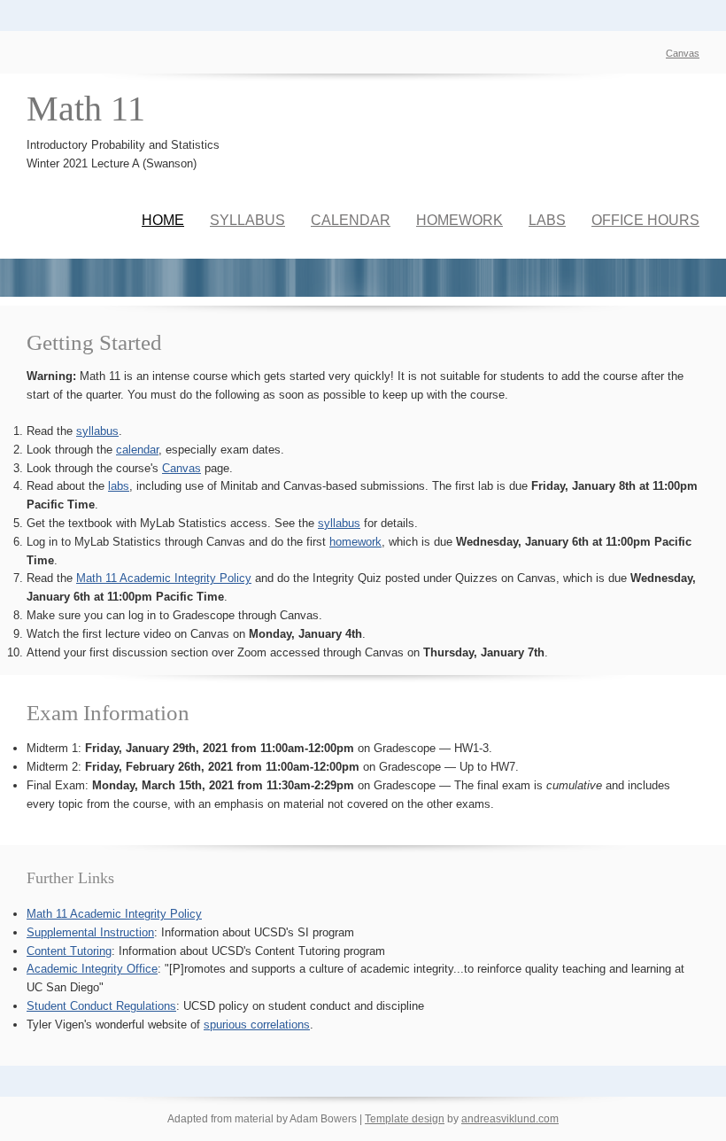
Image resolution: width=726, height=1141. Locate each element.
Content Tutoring (69, 951)
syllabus (97, 431)
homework (355, 541)
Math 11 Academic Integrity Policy (163, 578)
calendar (137, 449)
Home (163, 220)
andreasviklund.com (510, 1119)
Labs (547, 220)
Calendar (350, 220)
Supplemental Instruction (90, 932)
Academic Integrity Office (92, 968)
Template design (404, 1119)
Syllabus (247, 220)
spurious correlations (257, 1024)
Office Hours (645, 220)
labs (118, 486)
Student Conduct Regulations (101, 1006)
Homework (459, 220)
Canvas (682, 53)
